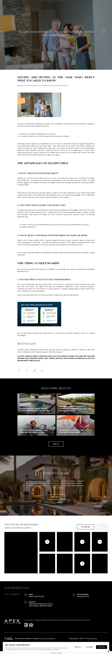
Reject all (78, 647)
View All (56, 444)
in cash (77, 195)
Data (26, 183)
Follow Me (85, 527)
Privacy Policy (91, 638)
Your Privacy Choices (56, 653)
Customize (89, 647)
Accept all (101, 647)
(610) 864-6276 (83, 596)
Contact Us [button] (56, 497)
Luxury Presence (48, 638)
